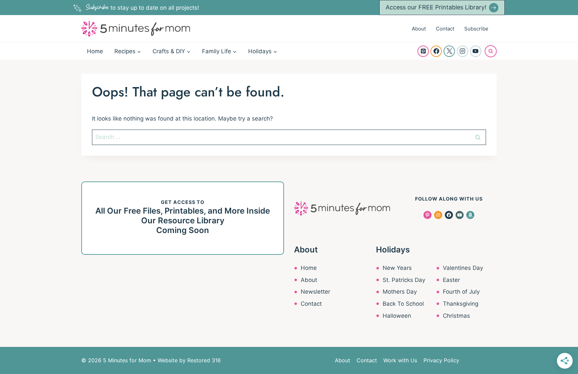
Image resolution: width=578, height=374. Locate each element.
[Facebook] (436, 51)
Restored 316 (204, 360)
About (419, 28)
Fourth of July (461, 291)
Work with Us (400, 360)
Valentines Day (463, 268)
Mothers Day (400, 291)
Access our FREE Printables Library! (436, 7)
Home (95, 51)
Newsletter (315, 291)
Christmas (456, 315)
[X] (449, 51)
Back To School (403, 303)
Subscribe (476, 28)
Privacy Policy (441, 360)
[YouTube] (475, 51)
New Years (397, 268)
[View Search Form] (491, 51)
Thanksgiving (460, 303)
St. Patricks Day (404, 280)
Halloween (397, 315)
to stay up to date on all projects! (142, 7)
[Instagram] (462, 51)
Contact (445, 28)
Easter (451, 280)
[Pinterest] (423, 51)
